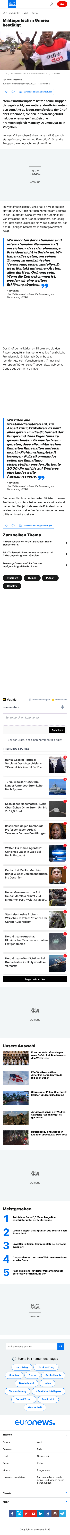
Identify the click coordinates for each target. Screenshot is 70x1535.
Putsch (50, 577)
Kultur (40, 1463)
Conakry (12, 585)
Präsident (12, 577)
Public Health (53, 1375)
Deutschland (26, 1383)
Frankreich (48, 1399)
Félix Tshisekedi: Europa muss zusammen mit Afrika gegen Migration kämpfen (28, 554)
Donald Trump (24, 1399)
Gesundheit (35, 1407)
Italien (47, 1383)
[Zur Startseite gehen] (12, 4)
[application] (35, 50)
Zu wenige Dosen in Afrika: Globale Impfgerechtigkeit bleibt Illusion (22, 565)
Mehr (6, 1501)
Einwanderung (17, 1391)
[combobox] (35, 1346)
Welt (26, 13)
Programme (43, 1470)
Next (5, 1456)
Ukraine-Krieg (46, 1367)
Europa (7, 1442)
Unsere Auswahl (19, 1045)
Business (7, 1449)
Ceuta (32, 1375)
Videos (6, 1470)
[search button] (60, 1346)
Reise (6, 1463)
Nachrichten (14, 13)
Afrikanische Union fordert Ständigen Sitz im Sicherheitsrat (27, 543)
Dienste (7, 1493)
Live (62, 4)
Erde (39, 1449)
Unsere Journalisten (14, 1477)
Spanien (14, 1375)
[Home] (4, 13)
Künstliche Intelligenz (48, 1391)
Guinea (35, 13)
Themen (7, 1434)
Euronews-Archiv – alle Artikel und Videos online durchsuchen (50, 1480)
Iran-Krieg (22, 1367)
